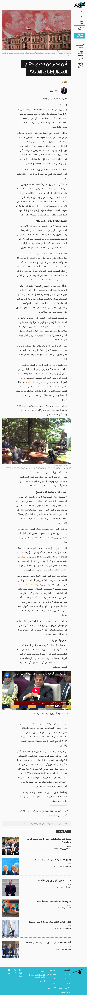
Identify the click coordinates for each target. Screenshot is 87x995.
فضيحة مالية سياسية (28, 584)
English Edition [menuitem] (80, 36)
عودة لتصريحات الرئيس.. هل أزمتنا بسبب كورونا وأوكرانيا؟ (51, 838)
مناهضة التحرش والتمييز (80, 65)
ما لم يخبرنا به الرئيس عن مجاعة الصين (58, 901)
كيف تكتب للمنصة (79, 46)
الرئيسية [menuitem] (80, 11)
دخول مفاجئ (65, 992)
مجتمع (67, 979)
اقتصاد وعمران (51, 974)
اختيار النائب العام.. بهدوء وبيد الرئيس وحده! (56, 921)
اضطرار (20, 556)
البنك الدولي (53, 815)
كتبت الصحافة (33, 382)
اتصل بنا (42, 981)
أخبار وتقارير (52, 970)
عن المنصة (41, 970)
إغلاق (28, 109)
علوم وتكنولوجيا (64, 987)
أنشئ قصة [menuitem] (81, 22)
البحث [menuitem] (81, 16)
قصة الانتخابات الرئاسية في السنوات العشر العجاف (54, 942)
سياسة (67, 974)
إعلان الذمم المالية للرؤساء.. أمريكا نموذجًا (57, 859)
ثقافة (54, 979)
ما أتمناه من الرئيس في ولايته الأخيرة (59, 880)
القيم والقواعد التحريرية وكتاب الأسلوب (80, 55)
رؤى (65, 81)
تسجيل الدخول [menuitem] (80, 28)
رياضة (54, 983)
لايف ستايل (52, 987)
